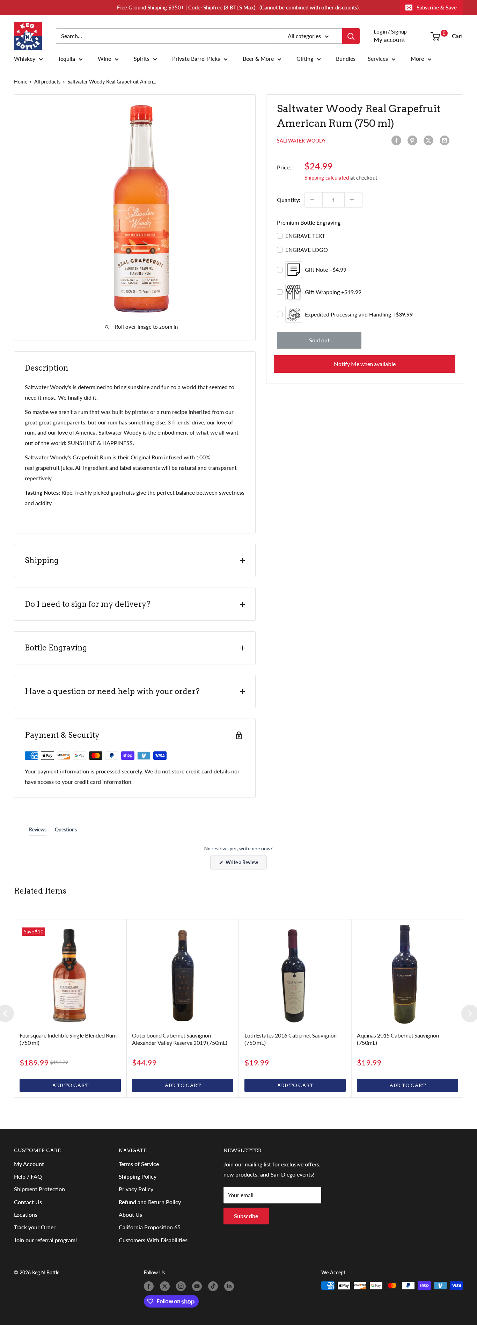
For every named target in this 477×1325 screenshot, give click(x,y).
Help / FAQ (28, 1176)
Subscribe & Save (437, 7)
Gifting (304, 58)
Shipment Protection (39, 1189)
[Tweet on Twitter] (430, 140)
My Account (29, 1163)
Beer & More (258, 58)
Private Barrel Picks (196, 58)
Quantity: (288, 199)
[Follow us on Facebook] (150, 1286)
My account (389, 39)
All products (47, 82)
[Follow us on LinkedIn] (230, 1286)
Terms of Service (139, 1163)
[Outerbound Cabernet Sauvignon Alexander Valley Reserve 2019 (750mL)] (182, 975)
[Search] (351, 36)
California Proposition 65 (150, 1227)
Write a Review (246, 864)
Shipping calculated (326, 177)
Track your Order (35, 1227)
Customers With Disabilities (153, 1240)
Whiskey (24, 58)
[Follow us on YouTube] (198, 1286)
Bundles (345, 58)
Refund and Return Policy (150, 1202)
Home (20, 82)
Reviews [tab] (37, 831)
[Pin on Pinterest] (414, 140)
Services (378, 58)
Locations (25, 1214)
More (417, 58)
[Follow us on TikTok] (214, 1286)
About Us (130, 1214)
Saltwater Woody (301, 141)
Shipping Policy (137, 1176)
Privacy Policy (136, 1189)
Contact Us (28, 1202)
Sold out (319, 340)
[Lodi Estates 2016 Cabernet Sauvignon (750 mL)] (295, 975)
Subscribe (246, 1216)
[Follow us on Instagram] (182, 1286)
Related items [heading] (40, 890)
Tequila (66, 58)
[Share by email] (446, 140)
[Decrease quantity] (313, 199)
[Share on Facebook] (397, 140)
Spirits (141, 58)
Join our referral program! (45, 1240)
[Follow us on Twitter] (166, 1286)
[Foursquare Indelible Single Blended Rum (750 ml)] (70, 975)
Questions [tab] (66, 831)
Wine (104, 58)
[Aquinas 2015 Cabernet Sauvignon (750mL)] (407, 975)
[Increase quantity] (353, 199)
